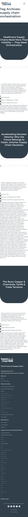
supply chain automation (7, 236)
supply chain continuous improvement (14, 240)
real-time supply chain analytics (17, 232)
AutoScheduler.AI (4, 458)
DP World (2, 466)
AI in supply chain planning (14, 205)
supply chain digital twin (17, 242)
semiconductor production (12, 339)
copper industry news (6, 333)
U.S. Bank (2, 441)
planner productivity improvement (12, 228)
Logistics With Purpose (5, 397)
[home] (6, 3)
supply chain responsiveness (8, 250)
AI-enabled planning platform (12, 206)
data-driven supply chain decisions (15, 213)
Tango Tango (3, 399)
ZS (1, 496)
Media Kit (3, 427)
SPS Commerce (4, 491)
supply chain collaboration (16, 238)
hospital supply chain (21, 110)
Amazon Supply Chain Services (7, 450)
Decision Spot (3, 462)
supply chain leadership (10, 245)
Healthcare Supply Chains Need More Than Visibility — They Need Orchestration (14, 41)
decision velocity (22, 214)
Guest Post (9, 199)
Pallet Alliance (3, 481)
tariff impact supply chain (11, 256)
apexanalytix (3, 454)
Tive (1, 493)
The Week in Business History (6, 408)
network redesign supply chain (14, 226)
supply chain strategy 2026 (8, 253)
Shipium (2, 487)
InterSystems (3, 473)
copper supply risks (19, 333)
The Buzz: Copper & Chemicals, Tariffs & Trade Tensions (14, 284)
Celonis (2, 460)
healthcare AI (16, 105)
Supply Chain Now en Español (6, 395)
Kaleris (2, 475)
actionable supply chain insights (9, 202)
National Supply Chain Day (7, 414)
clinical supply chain (6, 105)
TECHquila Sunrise (4, 412)
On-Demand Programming (7, 389)
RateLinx (2, 483)
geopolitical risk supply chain (8, 223)
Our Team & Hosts (5, 381)
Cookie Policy (14, 509)
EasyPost (2, 437)
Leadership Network (5, 432)
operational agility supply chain (9, 228)
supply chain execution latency (9, 244)
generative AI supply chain (16, 222)
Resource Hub (5, 499)
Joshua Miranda (4, 97)
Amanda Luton (4, 194)
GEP (2, 470)
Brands (2, 391)
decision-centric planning (7, 216)
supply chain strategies (15, 346)
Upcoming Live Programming (7, 386)
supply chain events (17, 340)
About (2, 378)
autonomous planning (15, 208)
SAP (1, 485)
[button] (24, 3)
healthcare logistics (13, 107)
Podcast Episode (5, 330)
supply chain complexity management (11, 239)
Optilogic (2, 479)
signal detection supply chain (9, 233)
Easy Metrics (3, 468)
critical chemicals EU (6, 334)
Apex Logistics (3, 452)
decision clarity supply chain (8, 214)
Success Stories (4, 424)
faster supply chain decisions (13, 220)
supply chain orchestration (8, 111)
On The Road (4, 417)
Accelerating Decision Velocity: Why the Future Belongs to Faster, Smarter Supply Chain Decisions (14, 139)
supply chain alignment (17, 235)
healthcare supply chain (14, 108)
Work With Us (4, 422)
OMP (2, 477)
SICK (2, 489)
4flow (2, 445)
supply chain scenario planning (15, 251)
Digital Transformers (5, 403)
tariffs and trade (11, 348)
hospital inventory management (13, 109)
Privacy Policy (14, 512)
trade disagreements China (10, 348)
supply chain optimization (8, 345)
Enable (2, 439)
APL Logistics (3, 456)
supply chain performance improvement (12, 248)
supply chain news (18, 343)
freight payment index (15, 336)
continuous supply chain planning (10, 210)
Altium (2, 447)
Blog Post (3, 102)
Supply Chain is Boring (5, 401)
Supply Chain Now (11, 102)
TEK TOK (2, 410)
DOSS (2, 464)
